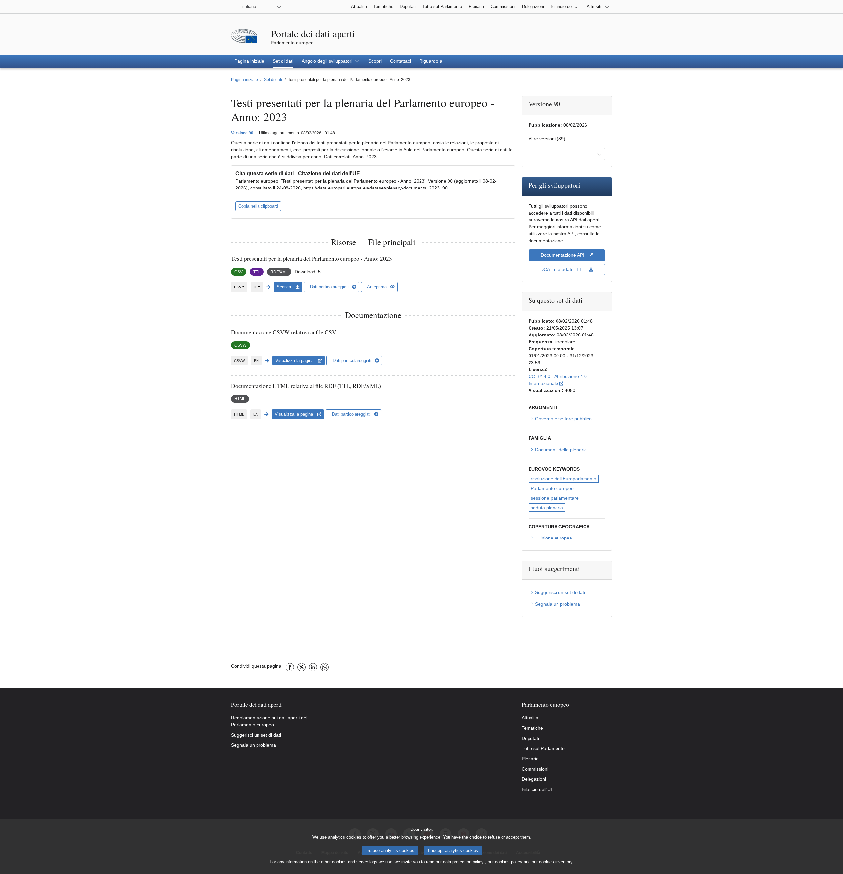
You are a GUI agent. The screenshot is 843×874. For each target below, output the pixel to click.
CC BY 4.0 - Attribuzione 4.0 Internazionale (567, 380)
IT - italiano (245, 6)
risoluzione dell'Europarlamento (563, 478)
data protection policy (463, 861)
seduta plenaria (547, 507)
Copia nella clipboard (258, 206)
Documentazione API (563, 255)
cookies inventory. (556, 861)
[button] (331, 61)
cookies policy (508, 861)
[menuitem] (249, 61)
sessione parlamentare (555, 498)
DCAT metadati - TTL (563, 269)
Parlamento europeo (552, 488)
